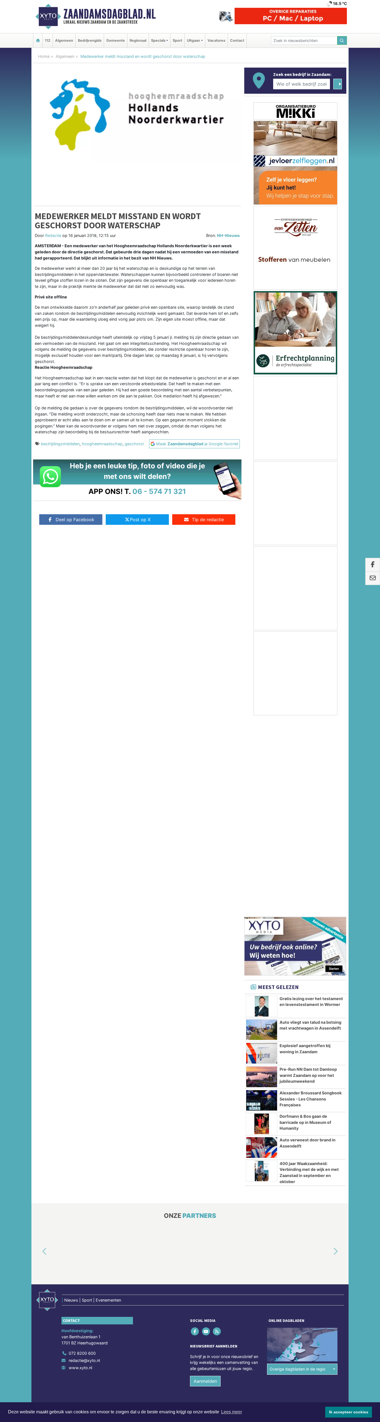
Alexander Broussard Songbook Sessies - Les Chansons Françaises (311, 903)
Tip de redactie (208, 519)
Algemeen (64, 40)
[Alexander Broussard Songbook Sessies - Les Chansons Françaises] (261, 905)
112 (47, 40)
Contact (237, 40)
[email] (373, 578)
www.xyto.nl (80, 1172)
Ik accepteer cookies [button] (348, 1412)
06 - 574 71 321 (159, 491)
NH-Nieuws (228, 235)
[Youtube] (206, 1136)
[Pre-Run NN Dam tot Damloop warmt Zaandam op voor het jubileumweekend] (261, 881)
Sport (177, 40)
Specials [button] (158, 40)
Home (44, 56)
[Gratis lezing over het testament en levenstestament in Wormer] (261, 811)
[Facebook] (195, 1136)
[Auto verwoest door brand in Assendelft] (261, 952)
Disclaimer (296, 1219)
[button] (38, 1056)
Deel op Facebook (75, 519)
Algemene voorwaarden (263, 1219)
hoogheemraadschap (102, 443)
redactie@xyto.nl (84, 1165)
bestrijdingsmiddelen (60, 443)
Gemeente (115, 40)
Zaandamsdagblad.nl (109, 14)
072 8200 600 (82, 1158)
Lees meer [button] (231, 1411)
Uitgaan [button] (193, 40)
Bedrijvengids (90, 40)
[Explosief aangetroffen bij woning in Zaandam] (261, 858)
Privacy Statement (325, 1219)
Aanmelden (205, 1186)
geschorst (134, 443)
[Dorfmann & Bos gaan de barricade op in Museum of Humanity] (261, 928)
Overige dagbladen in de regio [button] (297, 1173)
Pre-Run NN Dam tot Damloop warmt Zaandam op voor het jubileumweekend (308, 880)
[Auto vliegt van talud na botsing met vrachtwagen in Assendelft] (261, 834)
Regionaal (138, 40)
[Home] (37, 40)
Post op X (140, 519)
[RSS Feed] (217, 1136)
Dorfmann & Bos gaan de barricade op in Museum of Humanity (305, 927)
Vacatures (216, 40)
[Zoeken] (342, 40)
